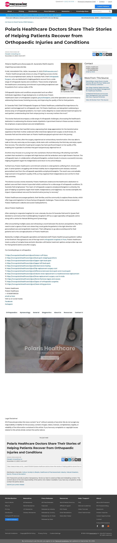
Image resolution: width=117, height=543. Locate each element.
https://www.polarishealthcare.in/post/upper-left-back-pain (28, 263)
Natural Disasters (72, 472)
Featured (45, 505)
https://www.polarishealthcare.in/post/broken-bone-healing (28, 266)
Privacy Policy (42, 533)
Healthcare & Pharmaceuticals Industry (53, 472)
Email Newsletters (106, 18)
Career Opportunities (103, 516)
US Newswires (27, 509)
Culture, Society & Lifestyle (30, 472)
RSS (98, 18)
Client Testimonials (84, 512)
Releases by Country (48, 512)
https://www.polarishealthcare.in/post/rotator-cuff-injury (27, 255)
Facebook (9, 301)
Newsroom (99, 509)
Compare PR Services (12, 516)
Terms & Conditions (11, 533)
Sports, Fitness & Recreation (16, 474)
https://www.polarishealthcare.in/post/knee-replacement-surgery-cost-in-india (36, 276)
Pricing (87, 1)
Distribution (9, 512)
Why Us (7, 505)
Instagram (9, 304)
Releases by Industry (48, 509)
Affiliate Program (65, 505)
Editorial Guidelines (84, 505)
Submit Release (103, 6)
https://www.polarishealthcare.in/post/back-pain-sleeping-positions (32, 258)
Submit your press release (15, 484)
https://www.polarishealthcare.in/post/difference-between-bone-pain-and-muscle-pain (38, 271)
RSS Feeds (63, 509)
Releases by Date (47, 519)
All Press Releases (47, 502)
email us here (10, 296)
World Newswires (28, 505)
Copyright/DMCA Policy (27, 533)
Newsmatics (93, 533)
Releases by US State (48, 516)
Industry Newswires (29, 512)
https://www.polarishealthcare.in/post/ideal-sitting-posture (29, 284)
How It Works (9, 502)
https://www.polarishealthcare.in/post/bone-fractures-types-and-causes (33, 279)
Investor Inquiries (101, 512)
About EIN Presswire (102, 502)
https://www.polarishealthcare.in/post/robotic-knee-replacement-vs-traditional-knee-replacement (43, 274)
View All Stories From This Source (97, 100)
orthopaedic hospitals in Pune (55, 239)
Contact (101, 1)
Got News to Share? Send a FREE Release (19, 22)
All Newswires (27, 502)
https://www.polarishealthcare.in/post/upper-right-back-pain (29, 260)
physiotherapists (44, 98)
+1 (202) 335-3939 (68, 1)
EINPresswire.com (50, 71)
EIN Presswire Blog (102, 505)
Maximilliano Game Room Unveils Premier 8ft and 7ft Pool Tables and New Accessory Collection (98, 82)
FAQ (79, 502)
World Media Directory (87, 18)
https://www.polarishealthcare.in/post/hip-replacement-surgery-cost (32, 268)
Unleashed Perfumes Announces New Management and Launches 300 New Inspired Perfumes (97, 95)
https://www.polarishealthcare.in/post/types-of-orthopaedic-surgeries (32, 281)
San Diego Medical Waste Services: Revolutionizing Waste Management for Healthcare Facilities (98, 89)
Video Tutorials (83, 509)
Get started (57, 15)
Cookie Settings (55, 533)
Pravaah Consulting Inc (12, 54)
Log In (110, 1)
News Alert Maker (65, 516)
